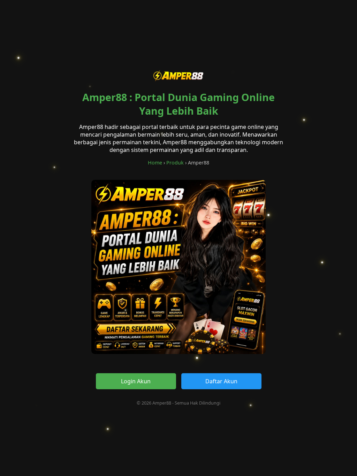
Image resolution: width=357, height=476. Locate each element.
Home (155, 162)
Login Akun (136, 381)
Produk (175, 162)
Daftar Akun (221, 381)
